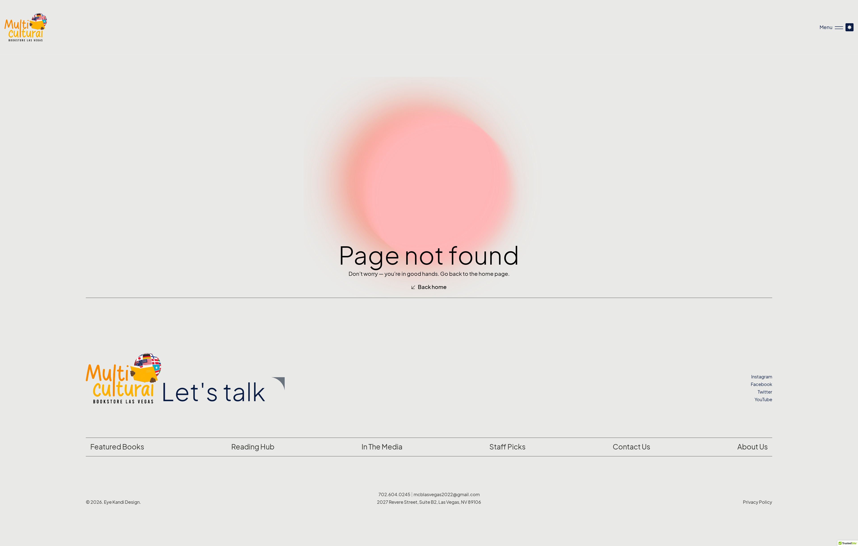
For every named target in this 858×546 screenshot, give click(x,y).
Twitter (765, 392)
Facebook (761, 384)
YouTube (763, 399)
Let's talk (213, 392)
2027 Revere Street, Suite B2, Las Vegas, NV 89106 (429, 502)
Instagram (761, 376)
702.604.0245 (394, 494)
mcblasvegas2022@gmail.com (447, 494)
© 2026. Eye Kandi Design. (113, 502)
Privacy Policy (757, 502)
